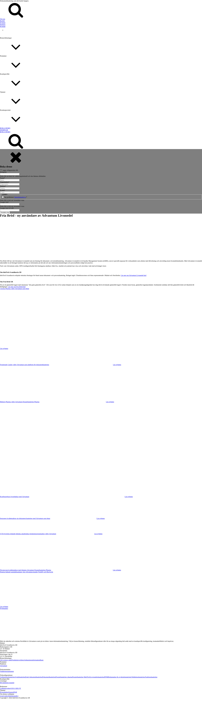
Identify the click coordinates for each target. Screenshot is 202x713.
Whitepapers (4, 147)
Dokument (3, 165)
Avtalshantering (20, 677)
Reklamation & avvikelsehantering (11, 277)
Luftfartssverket (5, 688)
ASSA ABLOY (5, 167)
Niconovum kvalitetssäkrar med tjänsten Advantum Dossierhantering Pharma (25, 570)
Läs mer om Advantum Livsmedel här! (133, 275)
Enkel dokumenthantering (8, 223)
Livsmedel (10, 683)
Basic (42, 660)
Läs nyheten (4, 348)
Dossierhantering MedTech (9, 187)
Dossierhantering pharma (8, 205)
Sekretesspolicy (13, 696)
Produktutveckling (17, 660)
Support (11, 692)
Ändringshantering (6, 313)
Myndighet (3, 683)
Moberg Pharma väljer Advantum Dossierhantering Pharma (19, 402)
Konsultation (4, 692)
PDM (2, 259)
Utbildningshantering (7, 295)
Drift (15, 692)
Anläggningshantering (7, 677)
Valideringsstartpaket (7, 671)
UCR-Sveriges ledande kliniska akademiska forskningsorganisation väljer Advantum (28, 534)
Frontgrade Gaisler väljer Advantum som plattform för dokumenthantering (24, 365)
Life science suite (5, 660)
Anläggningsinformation (32, 660)
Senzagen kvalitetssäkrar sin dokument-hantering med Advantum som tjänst (25, 518)
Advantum (3, 666)
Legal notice (4, 696)
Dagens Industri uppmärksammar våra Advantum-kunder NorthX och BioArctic (26, 572)
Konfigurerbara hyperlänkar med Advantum (14, 497)
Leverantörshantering (7, 241)
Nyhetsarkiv (4, 608)
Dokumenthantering (6, 169)
